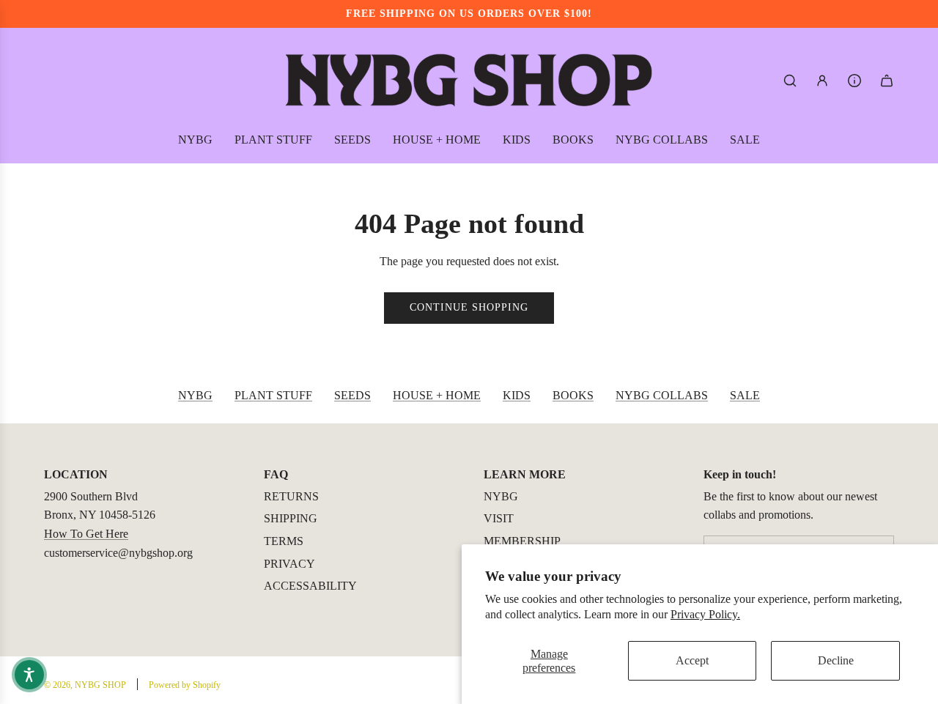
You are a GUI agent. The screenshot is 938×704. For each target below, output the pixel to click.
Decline (836, 660)
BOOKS (573, 395)
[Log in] (822, 80)
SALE (745, 395)
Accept (692, 660)
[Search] (790, 80)
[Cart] (887, 80)
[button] (29, 674)
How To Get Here (86, 533)
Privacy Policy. (705, 614)
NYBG (195, 395)
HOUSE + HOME (437, 395)
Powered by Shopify (185, 685)
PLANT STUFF (273, 395)
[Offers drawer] (854, 80)
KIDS (517, 395)
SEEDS (352, 395)
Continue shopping (469, 307)
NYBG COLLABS (662, 395)
